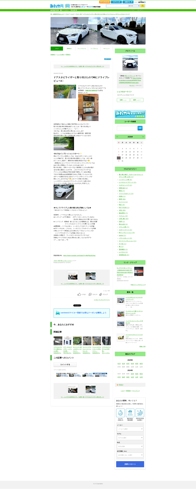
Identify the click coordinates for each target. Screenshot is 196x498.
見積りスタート (130, 464)
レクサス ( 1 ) (123, 252)
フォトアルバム (81, 48)
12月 (141, 377)
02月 (123, 363)
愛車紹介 (69, 48)
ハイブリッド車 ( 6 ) (125, 179)
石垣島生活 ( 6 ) (124, 255)
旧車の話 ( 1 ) (123, 188)
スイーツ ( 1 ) (123, 202)
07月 (119, 377)
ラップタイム (94, 48)
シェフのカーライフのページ (74, 30)
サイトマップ (136, 390)
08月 (123, 377)
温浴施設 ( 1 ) (123, 249)
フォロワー (137, 100)
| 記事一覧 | (82, 66)
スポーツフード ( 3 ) (125, 230)
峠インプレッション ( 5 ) (127, 232)
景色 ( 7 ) (122, 191)
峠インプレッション (66, 260)
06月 (141, 363)
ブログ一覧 (78, 14)
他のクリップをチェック (138, 284)
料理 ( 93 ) (122, 199)
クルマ (72, 14)
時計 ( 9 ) (122, 204)
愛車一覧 (142, 346)
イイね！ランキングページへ (102, 299)
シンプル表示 (60, 54)
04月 (132, 363)
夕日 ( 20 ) (122, 210)
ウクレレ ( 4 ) (123, 216)
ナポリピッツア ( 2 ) (125, 185)
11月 (136, 377)
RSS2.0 (121, 384)
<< (117, 137)
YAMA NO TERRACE (91, 90)
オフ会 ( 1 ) (122, 244)
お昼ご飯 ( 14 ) (124, 218)
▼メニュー (107, 48)
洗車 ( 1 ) (122, 221)
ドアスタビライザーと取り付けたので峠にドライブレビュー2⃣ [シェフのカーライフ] (106, 14)
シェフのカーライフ (124, 92)
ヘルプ (136, 2)
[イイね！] (107, 59)
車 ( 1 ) (121, 246)
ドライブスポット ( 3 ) (126, 193)
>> (143, 137)
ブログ (67, 14)
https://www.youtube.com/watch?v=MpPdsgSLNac (79, 255)
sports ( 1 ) (122, 235)
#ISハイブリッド (129, 76)
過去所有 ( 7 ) (123, 213)
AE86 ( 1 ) (122, 196)
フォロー (123, 100)
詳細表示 (53, 54)
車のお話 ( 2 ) (123, 224)
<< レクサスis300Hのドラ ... (69, 66)
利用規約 (128, 390)
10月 (132, 377)
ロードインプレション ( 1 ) (127, 241)
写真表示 (68, 54)
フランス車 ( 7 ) (124, 227)
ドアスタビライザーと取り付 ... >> (94, 66)
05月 (136, 363)
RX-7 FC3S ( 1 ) (124, 207)
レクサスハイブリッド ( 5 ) (127, 182)
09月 (127, 377)
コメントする (65, 364)
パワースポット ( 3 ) (125, 238)
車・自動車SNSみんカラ (57, 14)
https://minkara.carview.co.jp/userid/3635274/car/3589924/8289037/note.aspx (130, 80)
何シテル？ (132, 85)
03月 (127, 363)
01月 (119, 363)
